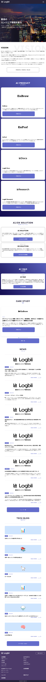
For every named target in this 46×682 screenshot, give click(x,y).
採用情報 (3, 678)
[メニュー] (43, 2)
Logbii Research (26, 664)
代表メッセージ (4, 658)
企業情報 (3, 657)
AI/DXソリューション (6, 668)
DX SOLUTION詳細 (23, 254)
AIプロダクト (26, 657)
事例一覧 (23, 340)
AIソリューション (4, 670)
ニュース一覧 (23, 509)
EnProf (24, 660)
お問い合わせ (40, 653)
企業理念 (3, 660)
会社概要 (3, 662)
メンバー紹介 (3, 664)
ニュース (3, 675)
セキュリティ (3, 665)
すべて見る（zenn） (23, 643)
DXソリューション (5, 672)
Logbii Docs (25, 662)
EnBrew (25, 658)
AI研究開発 (26, 668)
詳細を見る (18, 113)
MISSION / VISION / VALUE (23, 69)
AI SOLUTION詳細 (23, 239)
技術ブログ (26, 675)
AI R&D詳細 (23, 286)
